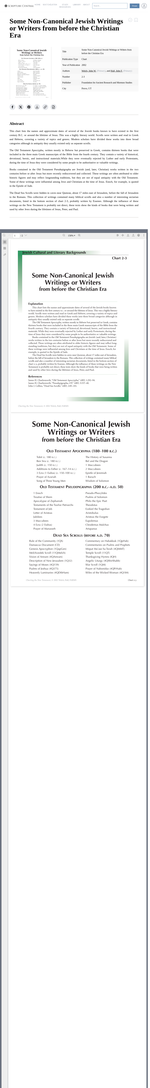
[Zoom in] (79, 235)
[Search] (4, 235)
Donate (134, 6)
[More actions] (144, 235)
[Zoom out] (64, 235)
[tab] (4, 242)
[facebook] (12, 107)
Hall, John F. (117, 71)
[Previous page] (9, 235)
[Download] (133, 235)
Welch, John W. (89, 71)
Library (77, 5)
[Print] (138, 235)
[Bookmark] (4, 248)
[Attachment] (4, 254)
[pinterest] (29, 107)
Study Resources (65, 6)
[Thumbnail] (4, 242)
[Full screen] (122, 235)
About (86, 5)
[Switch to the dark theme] (117, 235)
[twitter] (21, 107)
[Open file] (128, 235)
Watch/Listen (50, 5)
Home (37, 5)
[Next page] (25, 235)
